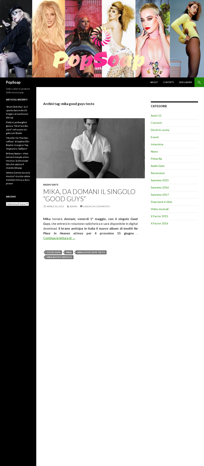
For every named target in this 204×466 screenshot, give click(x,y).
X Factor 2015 (159, 216)
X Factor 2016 (159, 223)
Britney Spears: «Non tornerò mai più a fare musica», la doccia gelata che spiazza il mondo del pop (17, 160)
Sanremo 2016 (160, 187)
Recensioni (158, 173)
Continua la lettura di (59, 238)
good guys (54, 252)
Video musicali (160, 209)
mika (69, 252)
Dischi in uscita (160, 130)
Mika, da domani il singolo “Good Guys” (89, 195)
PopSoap (13, 82)
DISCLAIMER (185, 82)
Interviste (157, 144)
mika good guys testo (91, 252)
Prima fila (156, 158)
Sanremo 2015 (160, 180)
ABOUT (154, 82)
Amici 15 (156, 115)
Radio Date (50, 184)
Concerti (156, 122)
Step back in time (161, 201)
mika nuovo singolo (59, 257)
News (154, 151)
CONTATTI (168, 82)
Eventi (155, 137)
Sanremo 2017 (160, 194)
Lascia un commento (96, 206)
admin (73, 206)
